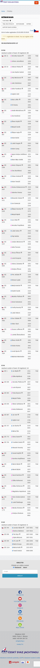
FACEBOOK (20, 595)
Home (3, 11)
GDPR (21, 658)
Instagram (20, 608)
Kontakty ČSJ (20, 644)
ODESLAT (20, 576)
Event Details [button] (6, 20)
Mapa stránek (20, 627)
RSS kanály (20, 621)
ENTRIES (28, 24)
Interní (25, 567)
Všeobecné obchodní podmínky (9, 658)
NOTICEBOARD (20, 24)
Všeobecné (17, 567)
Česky (32, 30)
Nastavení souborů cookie (32, 658)
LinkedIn (20, 614)
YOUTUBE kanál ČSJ (20, 601)
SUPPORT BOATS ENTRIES (10, 27)
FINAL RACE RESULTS (8, 24)
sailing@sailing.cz (20, 641)
